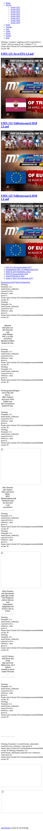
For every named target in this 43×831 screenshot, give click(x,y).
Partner (8, 36)
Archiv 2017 (15, 18)
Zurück (7, 282)
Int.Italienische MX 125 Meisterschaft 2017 (22, 270)
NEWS (8, 5)
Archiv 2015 (15, 14)
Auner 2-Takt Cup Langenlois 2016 (19, 278)
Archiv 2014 (15, 12)
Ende (28, 282)
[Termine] (21, 466)
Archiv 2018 (15, 20)
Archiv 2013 (15, 9)
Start (2, 282)
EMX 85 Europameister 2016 (17, 274)
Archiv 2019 (15, 23)
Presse (8, 34)
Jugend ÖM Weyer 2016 (15, 276)
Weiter (23, 282)
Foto (7, 29)
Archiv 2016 (15, 16)
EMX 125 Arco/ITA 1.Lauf (17, 53)
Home (8, 3)
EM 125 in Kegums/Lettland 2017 (19, 267)
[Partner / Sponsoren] (21, 570)
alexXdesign (5, 828)
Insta (7, 38)
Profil (8, 25)
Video (8, 31)
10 (18, 282)
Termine (9, 27)
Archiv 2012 (15, 7)
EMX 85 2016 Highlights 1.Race (18, 272)
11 (20, 282)
